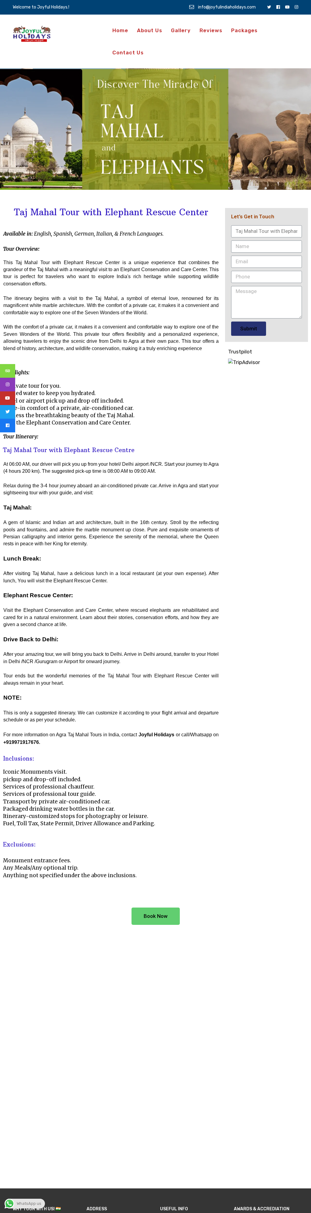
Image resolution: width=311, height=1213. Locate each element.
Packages (244, 30)
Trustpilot (240, 352)
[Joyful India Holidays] (32, 33)
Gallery (181, 30)
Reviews (211, 30)
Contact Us (128, 52)
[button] (156, 916)
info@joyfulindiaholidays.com (226, 7)
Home (120, 30)
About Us (149, 30)
